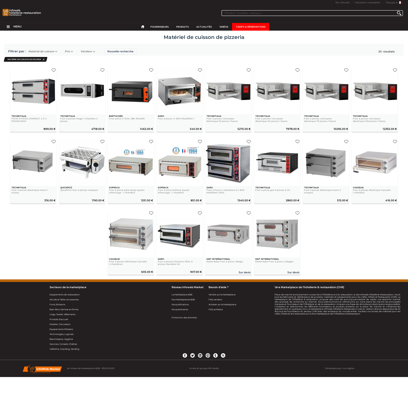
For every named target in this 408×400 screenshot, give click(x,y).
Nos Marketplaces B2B (183, 299)
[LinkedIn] (200, 355)
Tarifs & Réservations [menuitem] (250, 26)
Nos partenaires (180, 309)
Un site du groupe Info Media (204, 368)
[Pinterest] (207, 355)
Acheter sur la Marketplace (222, 304)
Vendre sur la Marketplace (222, 294)
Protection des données (184, 317)
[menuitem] (8, 27)
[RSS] (223, 355)
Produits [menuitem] (182, 26)
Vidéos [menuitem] (223, 26)
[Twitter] (192, 355)
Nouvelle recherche (120, 51)
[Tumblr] (215, 355)
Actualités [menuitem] (204, 26)
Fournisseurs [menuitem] (159, 26)
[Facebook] (184, 355)
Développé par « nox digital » (340, 368)
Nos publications (180, 304)
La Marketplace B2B (182, 294)
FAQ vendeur (215, 299)
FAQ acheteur (216, 309)
